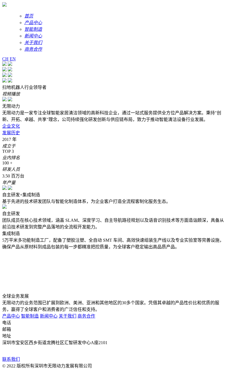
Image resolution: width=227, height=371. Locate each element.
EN (13, 58)
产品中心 (11, 316)
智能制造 (30, 316)
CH (5, 58)
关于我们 (67, 316)
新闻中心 (49, 316)
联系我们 (11, 359)
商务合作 (86, 316)
